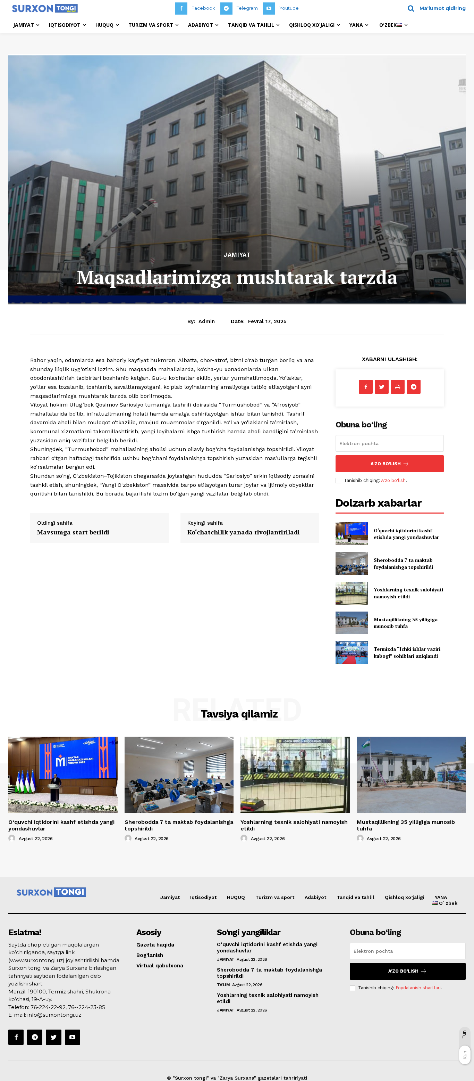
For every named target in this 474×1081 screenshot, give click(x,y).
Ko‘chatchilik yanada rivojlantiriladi (243, 532)
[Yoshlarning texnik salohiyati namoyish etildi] (352, 593)
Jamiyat (237, 255)
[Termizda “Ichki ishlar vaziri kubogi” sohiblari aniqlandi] (352, 652)
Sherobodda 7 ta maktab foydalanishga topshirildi (403, 563)
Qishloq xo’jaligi (404, 897)
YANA (441, 897)
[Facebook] (181, 8)
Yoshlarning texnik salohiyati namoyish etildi (408, 593)
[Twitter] (382, 387)
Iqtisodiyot (203, 897)
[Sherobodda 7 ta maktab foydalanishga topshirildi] (352, 563)
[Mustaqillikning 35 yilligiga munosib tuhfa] (352, 623)
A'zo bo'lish (393, 480)
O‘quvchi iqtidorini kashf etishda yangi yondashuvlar (406, 534)
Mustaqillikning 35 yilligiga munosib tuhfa (406, 623)
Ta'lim (223, 984)
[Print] (398, 387)
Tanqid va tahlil (355, 897)
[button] (434, 8)
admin (206, 321)
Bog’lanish (149, 955)
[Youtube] (269, 8)
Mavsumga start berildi (73, 532)
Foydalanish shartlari (418, 987)
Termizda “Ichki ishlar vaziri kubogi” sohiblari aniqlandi (407, 652)
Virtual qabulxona (159, 966)
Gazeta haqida (155, 945)
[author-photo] (12, 838)
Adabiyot (315, 897)
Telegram (247, 8)
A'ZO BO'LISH (386, 463)
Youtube (289, 8)
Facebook (203, 8)
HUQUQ (236, 897)
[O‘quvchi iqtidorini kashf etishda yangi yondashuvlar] (352, 533)
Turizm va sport (274, 897)
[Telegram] (226, 8)
